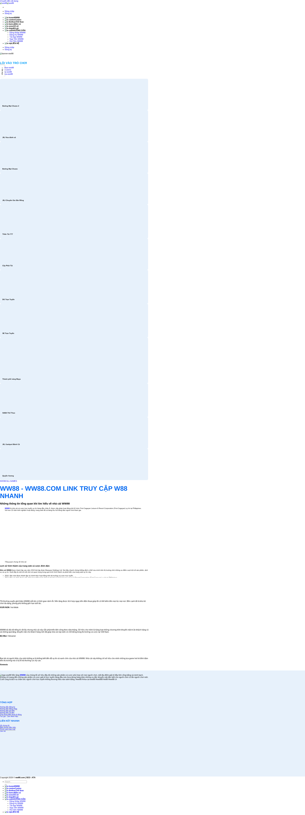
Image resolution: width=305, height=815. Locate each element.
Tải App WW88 (16, 37)
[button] (2, 71)
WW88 (17, 18)
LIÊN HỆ (15, 43)
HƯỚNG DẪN (19, 30)
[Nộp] (6, 784)
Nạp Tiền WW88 (16, 39)
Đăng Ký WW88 (16, 35)
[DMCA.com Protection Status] (18, 698)
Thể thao (20, 22)
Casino (18, 20)
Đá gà (16, 28)
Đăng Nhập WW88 (17, 33)
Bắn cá (17, 24)
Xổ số (16, 26)
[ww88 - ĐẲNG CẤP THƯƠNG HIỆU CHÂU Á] (7, 3)
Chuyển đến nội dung (9, 1)
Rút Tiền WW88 (16, 41)
